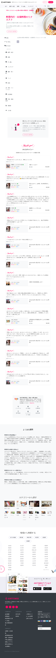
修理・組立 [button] (12, 6)
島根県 (34, 554)
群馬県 (9, 565)
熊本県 (46, 556)
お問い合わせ (29, 618)
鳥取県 (34, 552)
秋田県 (9, 554)
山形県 (9, 556)
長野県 (22, 554)
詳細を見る (32, 403)
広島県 (34, 558)
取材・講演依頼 (9, 637)
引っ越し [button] (23, 6)
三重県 (22, 563)
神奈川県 (29, 537)
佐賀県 (46, 552)
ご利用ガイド (29, 614)
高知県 (46, 547)
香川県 (34, 565)
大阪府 (44, 537)
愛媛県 (46, 545)
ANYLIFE (18, 614)
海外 (46, 567)
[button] (18, 407)
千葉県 (9, 567)
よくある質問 (29, 616)
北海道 (9, 545)
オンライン (46, 569)
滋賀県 (22, 565)
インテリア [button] (30, 6)
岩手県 (9, 550)
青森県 (9, 547)
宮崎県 (46, 561)
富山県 (22, 545)
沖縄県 (46, 565)
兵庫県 (34, 545)
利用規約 (7, 616)
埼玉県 (37, 537)
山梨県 (22, 552)
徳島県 (34, 563)
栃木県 (9, 563)
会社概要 (7, 614)
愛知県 (22, 561)
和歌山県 (34, 550)
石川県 (22, 547)
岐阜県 (22, 556)
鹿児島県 (46, 563)
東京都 (21, 537)
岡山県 (34, 556)
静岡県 (22, 558)
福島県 (9, 558)
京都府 (28, 541)
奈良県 (34, 547)
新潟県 (9, 569)
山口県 (34, 561)
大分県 (46, 558)
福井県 (22, 550)
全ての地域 (13, 537)
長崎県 (46, 554)
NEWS (17, 616)
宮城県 (9, 552)
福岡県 (46, 550)
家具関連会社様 (9, 635)
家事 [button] (18, 6)
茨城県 (9, 561)
